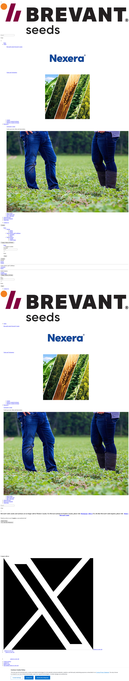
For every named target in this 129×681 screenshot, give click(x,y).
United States (13, 240)
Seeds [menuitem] (5, 44)
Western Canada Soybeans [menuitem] (13, 122)
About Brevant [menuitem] (7, 217)
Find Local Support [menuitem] (8, 218)
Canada (2, 225)
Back (5, 43)
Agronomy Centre (11, 126)
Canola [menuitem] (8, 120)
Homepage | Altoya (86, 513)
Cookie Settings (17, 677)
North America (10, 237)
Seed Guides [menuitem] (10, 213)
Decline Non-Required (42, 677)
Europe (8, 229)
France (11, 230)
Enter (2, 278)
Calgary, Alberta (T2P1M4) (7, 275)
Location (6, 248)
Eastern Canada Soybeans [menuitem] (13, 121)
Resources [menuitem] (6, 124)
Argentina (12, 234)
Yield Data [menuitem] (6, 220)
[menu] (1, 1)
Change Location (9, 246)
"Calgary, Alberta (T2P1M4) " (7, 242)
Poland (11, 232)
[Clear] (4, 251)
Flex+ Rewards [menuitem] (10, 216)
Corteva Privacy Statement (102, 672)
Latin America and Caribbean (13, 233)
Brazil (11, 236)
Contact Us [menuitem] (6, 222)
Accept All (29, 677)
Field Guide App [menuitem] (10, 214)
